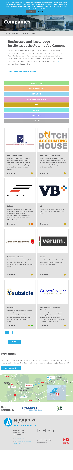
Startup (36, 110)
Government (36, 115)
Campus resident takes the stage (22, 71)
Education (36, 94)
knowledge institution (36, 99)
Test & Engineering (36, 89)
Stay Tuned (9, 368)
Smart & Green (36, 83)
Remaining (36, 121)
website (12, 173)
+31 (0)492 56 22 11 (19, 439)
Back (14, 342)
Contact (58, 61)
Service (37, 105)
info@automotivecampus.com (22, 441)
